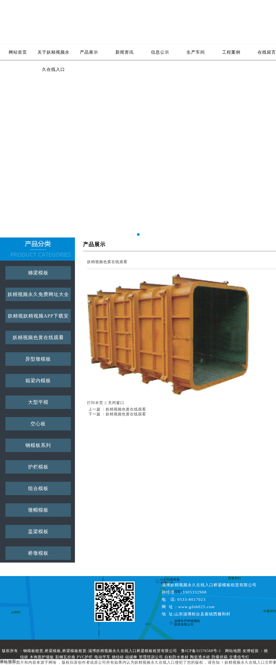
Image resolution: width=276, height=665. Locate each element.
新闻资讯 (124, 52)
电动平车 (102, 657)
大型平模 (38, 402)
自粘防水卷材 (176, 657)
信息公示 (160, 52)
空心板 (38, 423)
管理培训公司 (151, 657)
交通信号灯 (239, 657)
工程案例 (231, 52)
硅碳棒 (131, 657)
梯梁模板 (38, 272)
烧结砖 (118, 657)
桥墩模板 (38, 553)
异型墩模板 (38, 359)
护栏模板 (38, 467)
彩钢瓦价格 (65, 657)
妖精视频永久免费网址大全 (38, 294)
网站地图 (233, 651)
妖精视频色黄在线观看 (38, 337)
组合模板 (38, 488)
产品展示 (89, 52)
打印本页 (95, 403)
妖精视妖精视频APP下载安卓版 (38, 318)
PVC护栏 (85, 657)
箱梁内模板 (38, 380)
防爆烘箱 (220, 657)
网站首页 (18, 52)
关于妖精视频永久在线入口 (53, 55)
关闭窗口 (116, 403)
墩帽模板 (38, 510)
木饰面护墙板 (42, 657)
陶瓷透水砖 (200, 657)
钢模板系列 (38, 445)
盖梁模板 (38, 531)
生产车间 (196, 52)
